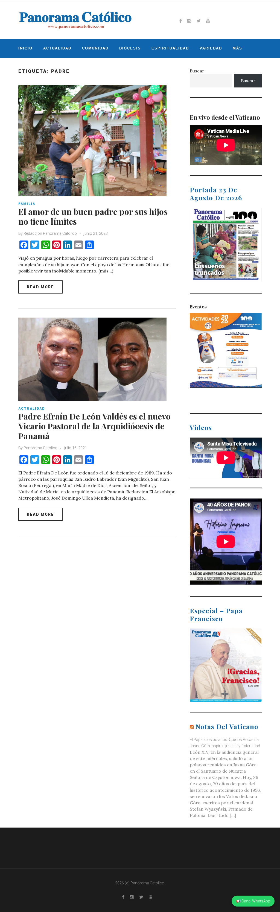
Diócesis (130, 48)
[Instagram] (189, 21)
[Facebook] (180, 21)
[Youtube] (208, 21)
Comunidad (95, 48)
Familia (26, 204)
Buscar (197, 71)
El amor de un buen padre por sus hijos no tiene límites (93, 216)
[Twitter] (198, 21)
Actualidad (57, 48)
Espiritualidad (170, 48)
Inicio (25, 48)
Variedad (211, 48)
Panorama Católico (40, 448)
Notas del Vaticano (227, 726)
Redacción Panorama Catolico (50, 233)
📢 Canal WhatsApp (253, 901)
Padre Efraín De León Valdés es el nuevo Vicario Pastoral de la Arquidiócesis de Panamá (94, 426)
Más (237, 48)
